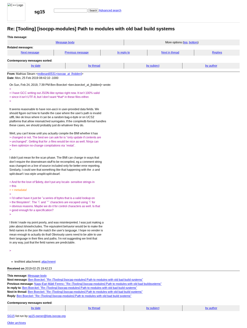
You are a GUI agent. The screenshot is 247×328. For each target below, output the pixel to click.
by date (36, 65)
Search (93, 10)
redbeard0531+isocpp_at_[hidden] (60, 73)
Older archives (16, 322)
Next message (30, 52)
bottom (193, 42)
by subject (152, 65)
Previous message (77, 52)
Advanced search (110, 10)
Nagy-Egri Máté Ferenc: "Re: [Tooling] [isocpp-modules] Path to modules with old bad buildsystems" (98, 283)
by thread (94, 65)
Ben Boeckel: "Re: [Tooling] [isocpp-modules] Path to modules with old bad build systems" (85, 279)
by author (211, 65)
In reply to (123, 52)
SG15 (11, 316)
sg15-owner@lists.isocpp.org (47, 316)
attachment (48, 261)
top (186, 42)
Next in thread (170, 52)
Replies (217, 52)
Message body (65, 42)
